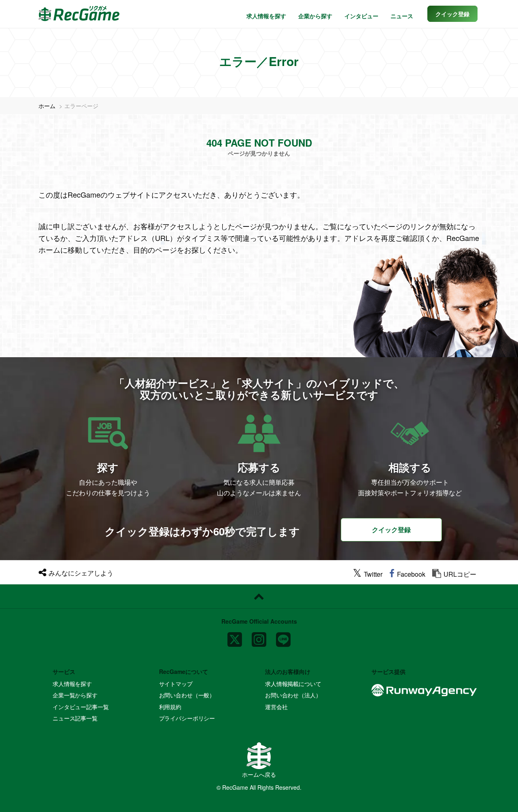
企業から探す (315, 16)
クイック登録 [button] (391, 529)
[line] (283, 636)
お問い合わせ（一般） (187, 695)
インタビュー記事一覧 (81, 707)
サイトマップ (176, 684)
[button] (452, 14)
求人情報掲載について (293, 684)
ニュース (402, 16)
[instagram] (259, 636)
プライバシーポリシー (187, 718)
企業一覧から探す (75, 695)
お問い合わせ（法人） (293, 695)
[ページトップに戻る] (259, 596)
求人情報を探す (266, 16)
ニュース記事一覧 (75, 718)
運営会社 (276, 707)
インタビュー (361, 16)
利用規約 (170, 707)
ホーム (46, 106)
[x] (234, 636)
